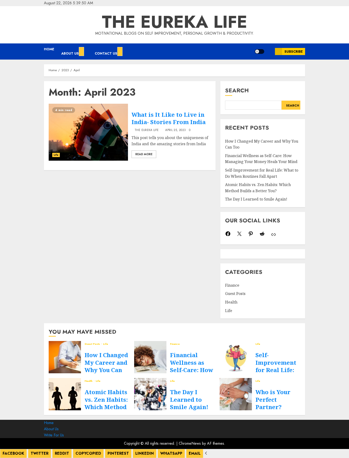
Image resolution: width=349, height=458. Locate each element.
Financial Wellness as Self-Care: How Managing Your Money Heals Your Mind (261, 158)
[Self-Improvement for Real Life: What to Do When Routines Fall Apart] (236, 357)
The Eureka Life (174, 21)
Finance (232, 285)
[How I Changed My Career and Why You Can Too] (65, 357)
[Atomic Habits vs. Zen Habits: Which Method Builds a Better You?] (65, 394)
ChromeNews (190, 443)
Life (56, 155)
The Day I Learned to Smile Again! (256, 199)
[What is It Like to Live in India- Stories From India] (88, 132)
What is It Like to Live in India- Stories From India (169, 118)
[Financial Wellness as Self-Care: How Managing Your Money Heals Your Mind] (150, 357)
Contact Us (106, 53)
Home (49, 49)
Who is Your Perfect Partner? (272, 399)
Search (237, 90)
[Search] (270, 51)
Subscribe (293, 51)
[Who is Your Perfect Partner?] (236, 394)
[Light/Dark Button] (259, 51)
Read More (143, 154)
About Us (70, 53)
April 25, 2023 (175, 130)
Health (231, 302)
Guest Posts (235, 293)
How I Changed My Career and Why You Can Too (106, 366)
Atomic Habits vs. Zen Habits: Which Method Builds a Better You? (106, 406)
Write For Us (54, 435)
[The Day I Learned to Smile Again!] (150, 394)
